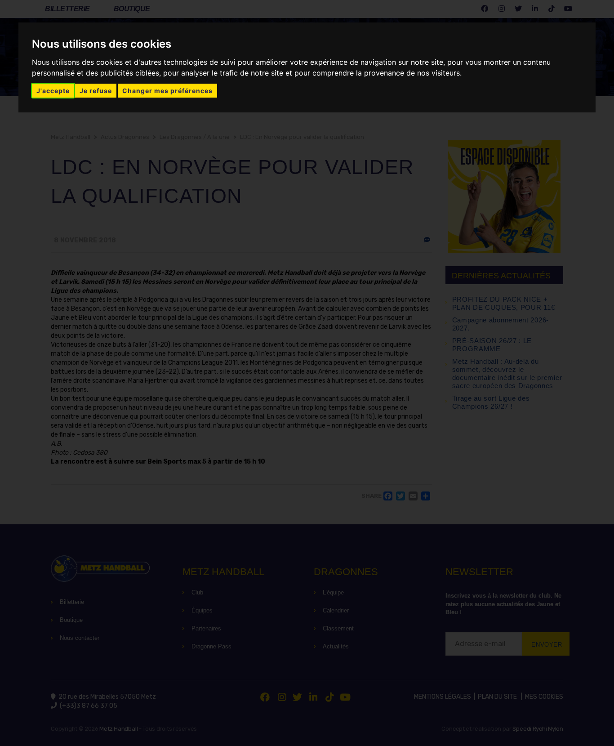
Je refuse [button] (96, 90)
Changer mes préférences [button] (167, 90)
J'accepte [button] (53, 90)
